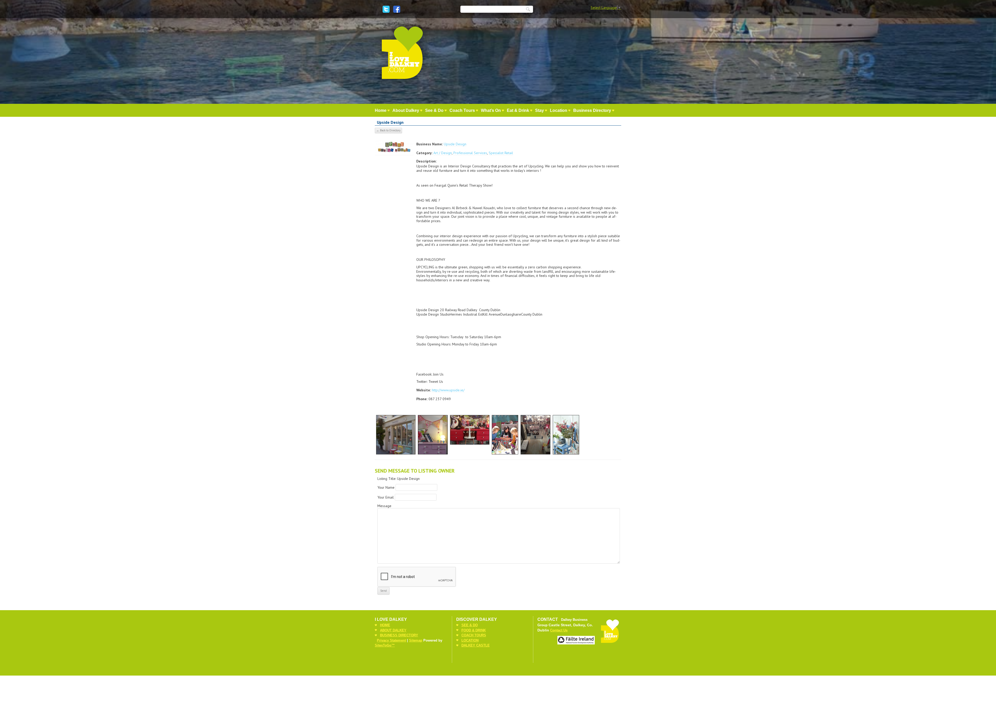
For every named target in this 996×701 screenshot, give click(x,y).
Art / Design (442, 153)
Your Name (386, 487)
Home (380, 110)
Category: (424, 153)
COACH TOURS (473, 635)
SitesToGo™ (385, 645)
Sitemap (415, 640)
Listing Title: (387, 478)
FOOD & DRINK (473, 630)
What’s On (491, 110)
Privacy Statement (391, 640)
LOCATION (470, 640)
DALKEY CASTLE (475, 645)
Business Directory (592, 110)
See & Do (434, 110)
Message (384, 505)
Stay (539, 110)
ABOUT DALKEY (393, 630)
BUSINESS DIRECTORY (399, 635)
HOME (385, 625)
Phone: (421, 399)
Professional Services (470, 153)
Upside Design (455, 144)
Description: (426, 161)
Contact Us (559, 630)
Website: (423, 390)
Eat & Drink (518, 110)
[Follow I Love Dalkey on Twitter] (386, 9)
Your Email (385, 497)
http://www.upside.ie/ (448, 390)
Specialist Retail (501, 153)
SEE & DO (469, 625)
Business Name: (429, 144)
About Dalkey (405, 110)
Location (558, 110)
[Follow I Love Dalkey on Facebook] (397, 9)
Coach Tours (462, 110)
